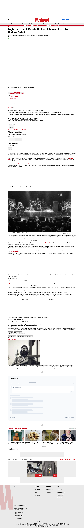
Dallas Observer (18, 511)
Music (44, 23)
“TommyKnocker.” (15, 251)
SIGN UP (11, 127)
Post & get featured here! (68, 459)
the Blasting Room (48, 242)
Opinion (23, 23)
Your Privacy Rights (61, 523)
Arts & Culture (37, 23)
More (72, 23)
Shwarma (34, 163)
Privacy (24, 129)
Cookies (35, 523)
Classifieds (48, 491)
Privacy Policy (49, 494)
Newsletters (65, 23)
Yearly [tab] (20, 332)
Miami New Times (19, 515)
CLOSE (10, 149)
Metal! (11, 99)
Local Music (13, 98)
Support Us (65, 19)
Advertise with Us (49, 489)
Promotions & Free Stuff (51, 488)
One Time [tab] (11, 332)
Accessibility (44, 523)
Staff (58, 491)
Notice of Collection (13, 129)
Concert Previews (14, 96)
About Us (59, 488)
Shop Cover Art (60, 495)
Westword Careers (61, 492)
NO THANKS (18, 140)
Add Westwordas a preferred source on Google (16, 93)
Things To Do (50, 23)
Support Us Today (12, 339)
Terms (19, 129)
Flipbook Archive (60, 494)
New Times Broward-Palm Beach (19, 513)
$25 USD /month (20, 336)
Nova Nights (27, 163)
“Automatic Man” (20, 283)
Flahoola (10, 107)
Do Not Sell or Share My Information (42, 526)
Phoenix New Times (19, 516)
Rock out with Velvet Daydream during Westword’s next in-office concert (42, 25)
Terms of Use (48, 492)
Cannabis (18, 23)
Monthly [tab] (15, 332)
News (12, 23)
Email (9, 124)
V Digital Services (18, 518)
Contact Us (59, 489)
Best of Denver (58, 23)
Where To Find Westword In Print (20, 508)
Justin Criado (13, 36)
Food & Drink (30, 23)
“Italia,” (40, 157)
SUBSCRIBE (12, 140)
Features (10, 26)
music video (17, 160)
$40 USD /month (29, 336)
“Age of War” (11, 283)
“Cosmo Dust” (39, 283)
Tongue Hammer (20, 163)
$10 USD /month (12, 336)
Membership (59, 497)
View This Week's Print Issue (20, 505)
